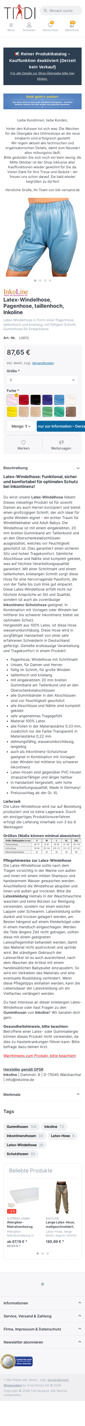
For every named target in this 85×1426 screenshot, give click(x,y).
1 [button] (35, 280)
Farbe (11, 390)
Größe (12, 371)
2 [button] (40, 280)
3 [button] (45, 280)
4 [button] (50, 280)
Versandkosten (43, 363)
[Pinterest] (43, 1284)
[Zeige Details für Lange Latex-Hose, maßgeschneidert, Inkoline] (62, 1198)
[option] (42, 237)
